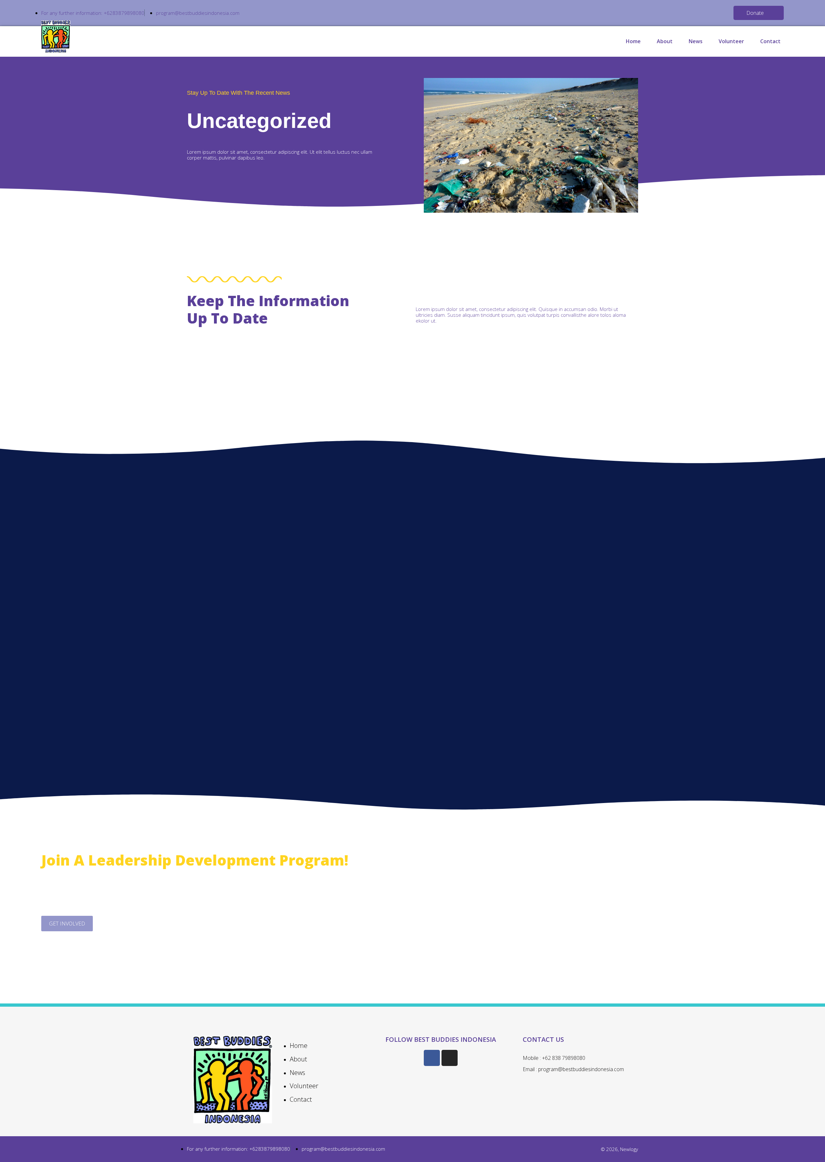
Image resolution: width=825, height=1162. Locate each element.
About (665, 41)
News (696, 41)
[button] (758, 13)
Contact (770, 41)
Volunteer (731, 41)
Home (633, 41)
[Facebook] (432, 1058)
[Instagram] (450, 1058)
